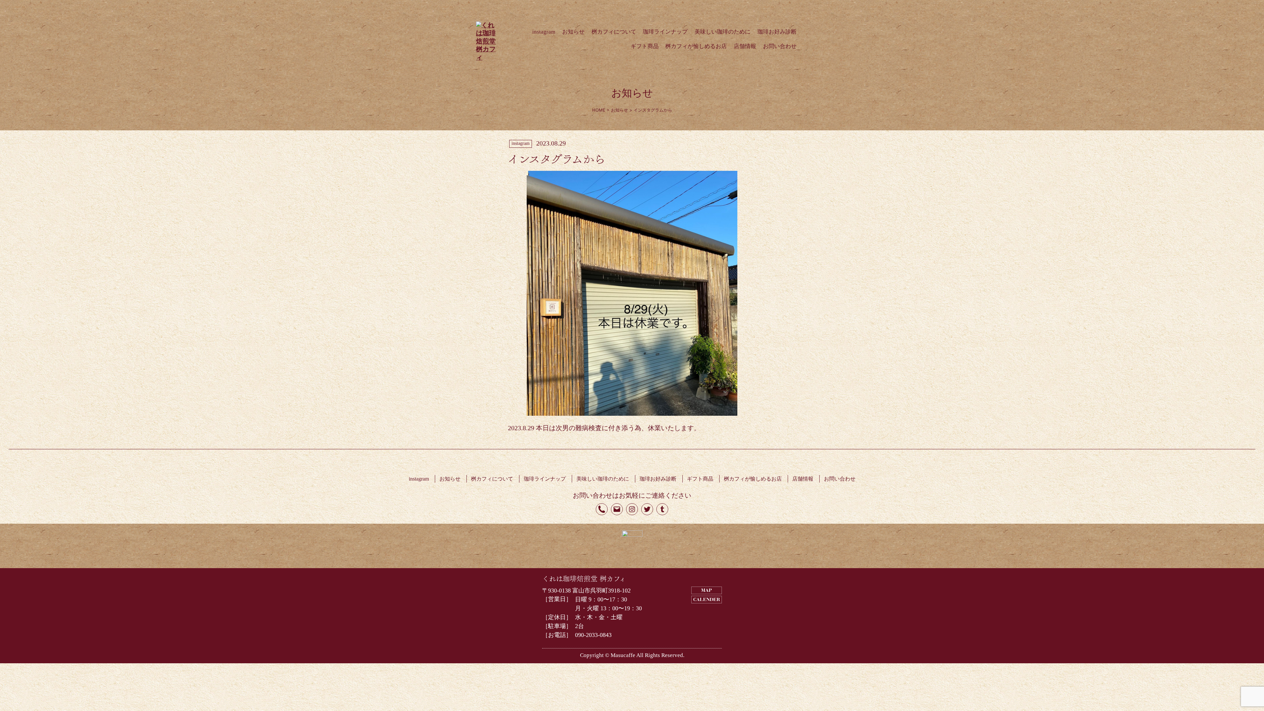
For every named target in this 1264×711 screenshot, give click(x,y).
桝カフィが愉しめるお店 (696, 46)
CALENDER (706, 599)
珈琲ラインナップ (665, 32)
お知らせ (573, 32)
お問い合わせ (780, 46)
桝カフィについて (614, 32)
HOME (598, 110)
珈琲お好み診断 (777, 32)
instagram (543, 32)
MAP (706, 590)
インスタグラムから (556, 158)
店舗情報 (745, 46)
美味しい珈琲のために (722, 32)
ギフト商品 (645, 46)
